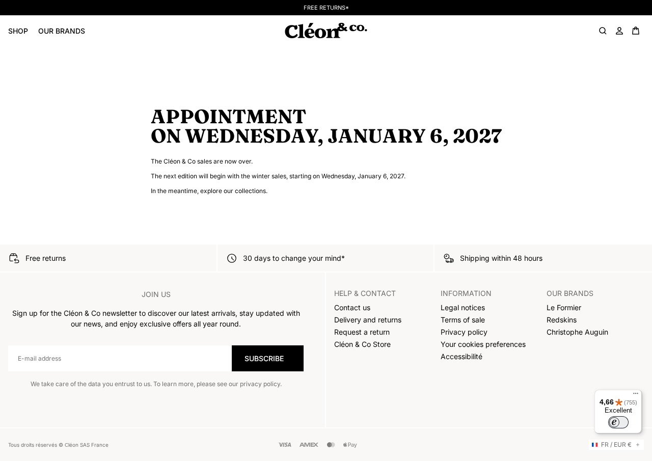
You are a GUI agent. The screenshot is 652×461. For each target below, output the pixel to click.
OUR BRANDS (61, 30)
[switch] (618, 422)
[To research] (603, 30)
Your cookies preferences (483, 344)
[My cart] (636, 30)
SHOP (18, 30)
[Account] (619, 30)
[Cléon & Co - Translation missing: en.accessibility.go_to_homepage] (326, 30)
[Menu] (636, 396)
